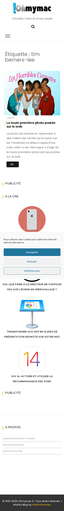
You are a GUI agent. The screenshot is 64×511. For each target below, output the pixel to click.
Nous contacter (13, 451)
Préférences (32, 271)
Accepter (32, 252)
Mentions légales (13, 444)
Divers (10, 117)
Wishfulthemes (41, 504)
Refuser (32, 261)
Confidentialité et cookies (19, 438)
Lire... (12, 164)
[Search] (33, 26)
